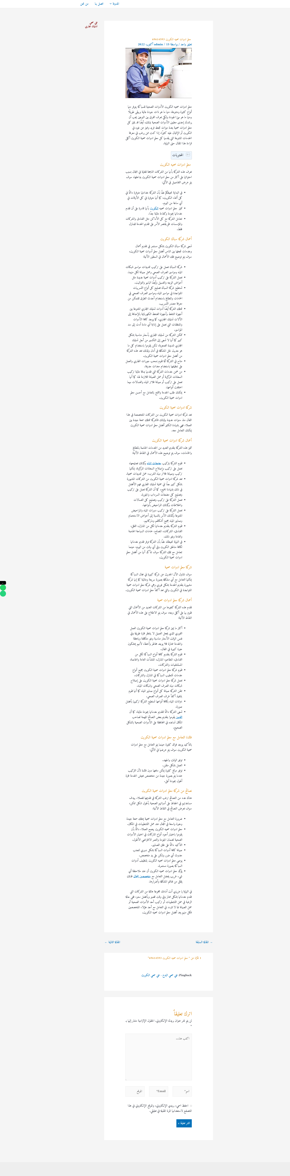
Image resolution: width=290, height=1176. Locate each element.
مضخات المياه (154, 463)
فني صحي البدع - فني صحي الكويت (159, 975)
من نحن (84, 4)
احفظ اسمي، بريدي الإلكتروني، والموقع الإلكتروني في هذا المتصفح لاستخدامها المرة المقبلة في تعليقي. (160, 1108)
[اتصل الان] (3, 594)
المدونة (116, 4)
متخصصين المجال (142, 876)
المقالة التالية (112, 942)
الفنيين (179, 717)
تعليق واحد (186, 44)
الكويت (154, 208)
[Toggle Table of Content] (186, 154)
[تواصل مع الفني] (3, 588)
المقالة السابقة (204, 942)
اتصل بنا (99, 4)
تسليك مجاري (91, 26)
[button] (111, 4)
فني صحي (93, 22)
